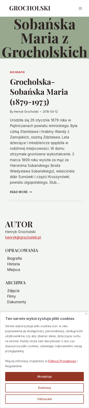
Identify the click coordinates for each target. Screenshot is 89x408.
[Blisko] (86, 314)
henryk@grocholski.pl (23, 237)
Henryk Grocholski (26, 111)
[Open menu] (80, 8)
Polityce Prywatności (62, 361)
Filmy (11, 296)
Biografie (17, 72)
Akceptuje (44, 376)
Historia (13, 264)
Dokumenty (16, 302)
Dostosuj (44, 387)
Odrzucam (44, 399)
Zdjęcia (13, 291)
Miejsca (13, 270)
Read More (21, 192)
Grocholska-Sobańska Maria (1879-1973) (39, 91)
